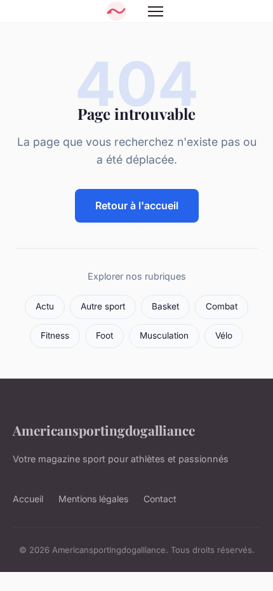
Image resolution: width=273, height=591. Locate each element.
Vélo (223, 335)
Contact (159, 498)
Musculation (164, 335)
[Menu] (155, 11)
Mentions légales (93, 498)
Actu (45, 306)
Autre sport (103, 306)
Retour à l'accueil (136, 205)
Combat (221, 306)
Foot (104, 335)
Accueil (28, 498)
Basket (165, 306)
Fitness (55, 335)
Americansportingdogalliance (104, 430)
